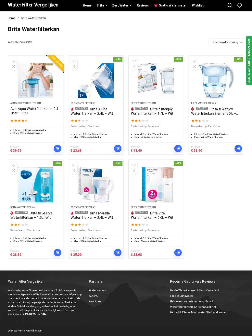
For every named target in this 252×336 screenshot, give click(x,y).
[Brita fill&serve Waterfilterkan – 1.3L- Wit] (35, 184)
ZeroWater (120, 5)
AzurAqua (95, 301)
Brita (100, 5)
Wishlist (198, 5)
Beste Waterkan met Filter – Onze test (194, 290)
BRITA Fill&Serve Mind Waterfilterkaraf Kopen (198, 312)
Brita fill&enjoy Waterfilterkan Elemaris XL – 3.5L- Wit (213, 113)
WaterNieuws (97, 290)
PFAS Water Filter (36, 314)
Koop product (57, 148)
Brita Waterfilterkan (83, 103)
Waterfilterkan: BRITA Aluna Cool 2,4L (193, 306)
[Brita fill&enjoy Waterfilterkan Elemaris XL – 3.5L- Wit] (216, 80)
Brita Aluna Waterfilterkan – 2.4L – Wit (92, 111)
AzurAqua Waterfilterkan (25, 103)
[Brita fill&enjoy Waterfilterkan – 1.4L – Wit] (156, 80)
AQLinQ (93, 295)
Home (87, 5)
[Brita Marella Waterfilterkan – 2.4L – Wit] (96, 184)
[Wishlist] (239, 6)
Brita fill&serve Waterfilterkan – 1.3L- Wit (31, 215)
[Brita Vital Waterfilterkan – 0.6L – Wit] (156, 184)
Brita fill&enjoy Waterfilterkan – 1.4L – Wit (152, 111)
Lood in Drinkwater (181, 295)
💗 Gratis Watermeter (170, 5)
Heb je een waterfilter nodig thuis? (191, 301)
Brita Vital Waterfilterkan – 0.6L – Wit (152, 215)
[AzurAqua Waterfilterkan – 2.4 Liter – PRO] (35, 80)
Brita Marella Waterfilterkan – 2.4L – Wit (92, 215)
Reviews (143, 5)
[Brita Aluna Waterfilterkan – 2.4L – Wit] (96, 80)
